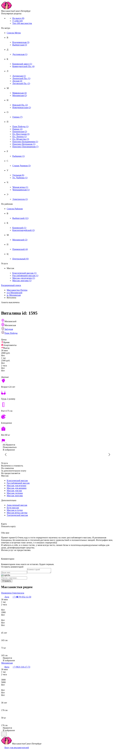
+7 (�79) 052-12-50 (21, 597)
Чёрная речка (20, 187)
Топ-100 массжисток (22, 23)
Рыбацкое (18, 156)
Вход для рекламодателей (16, 747)
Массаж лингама (21, 280)
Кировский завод (22, 64)
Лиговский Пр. (21, 83)
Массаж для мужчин (23, 278)
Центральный (20, 259)
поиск (11, 285)
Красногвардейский (23, 230)
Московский (19, 240)
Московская (19, 95)
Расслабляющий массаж (25, 275)
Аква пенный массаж (17, 505)
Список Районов (15, 208)
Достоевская (19, 54)
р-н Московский (14, 292)
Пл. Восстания (20, 134)
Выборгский (20, 218)
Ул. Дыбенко (19, 177)
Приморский (20, 249)
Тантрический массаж (17, 515)
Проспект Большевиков (25, 141)
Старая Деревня (21, 165)
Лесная (17, 81)
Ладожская (19, 76)
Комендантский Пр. (23, 66)
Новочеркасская (21, 107)
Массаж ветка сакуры (17, 512)
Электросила (20, 199)
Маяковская (19, 93)
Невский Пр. (20, 105)
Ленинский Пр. (21, 78)
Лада (6, 597)
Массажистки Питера (17, 290)
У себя (17, 21)
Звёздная (8, 329)
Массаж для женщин (17, 488)
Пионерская (19, 131)
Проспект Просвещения (25, 146)
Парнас (17, 129)
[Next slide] (109, 454)
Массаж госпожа (15, 493)
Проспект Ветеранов (23, 144)
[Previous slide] (6, 454)
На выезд (18, 18)
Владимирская (20, 42)
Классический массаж (24, 273)
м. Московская (14, 295)
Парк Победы (20, 126)
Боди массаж (13, 507)
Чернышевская (21, 189)
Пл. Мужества (20, 139)
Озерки (17, 117)
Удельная (18, 175)
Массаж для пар (14, 490)
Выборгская (19, 45)
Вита (6, 667)
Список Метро (14, 33)
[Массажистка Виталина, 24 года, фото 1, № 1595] (57, 454)
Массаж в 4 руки (15, 510)
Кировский (19, 228)
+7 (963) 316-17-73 (21, 667)
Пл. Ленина (19, 136)
